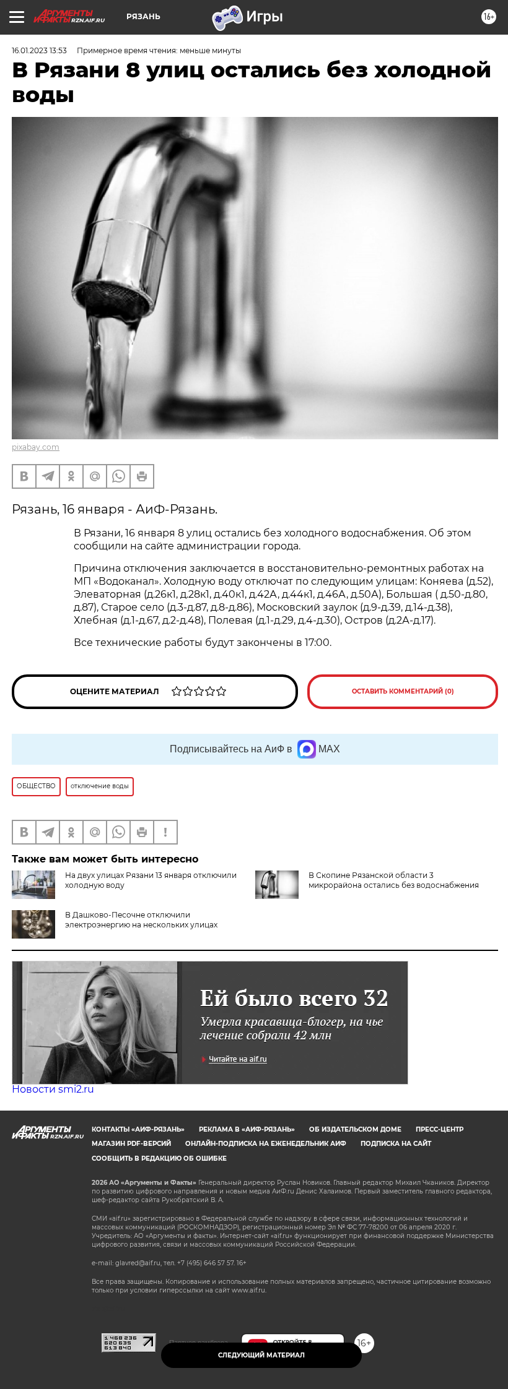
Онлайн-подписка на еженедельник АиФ (265, 1144)
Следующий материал (261, 1355)
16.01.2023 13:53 (39, 50)
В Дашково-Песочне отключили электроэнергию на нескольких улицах (141, 919)
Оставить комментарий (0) (403, 691)
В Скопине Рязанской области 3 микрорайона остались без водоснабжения (394, 880)
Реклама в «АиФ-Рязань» (247, 1129)
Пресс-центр (439, 1129)
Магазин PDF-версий (131, 1144)
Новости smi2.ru (53, 1089)
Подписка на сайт (396, 1144)
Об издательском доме (355, 1129)
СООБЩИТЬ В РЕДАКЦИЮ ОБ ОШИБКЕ (159, 1159)
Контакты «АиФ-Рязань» (138, 1129)
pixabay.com (35, 447)
